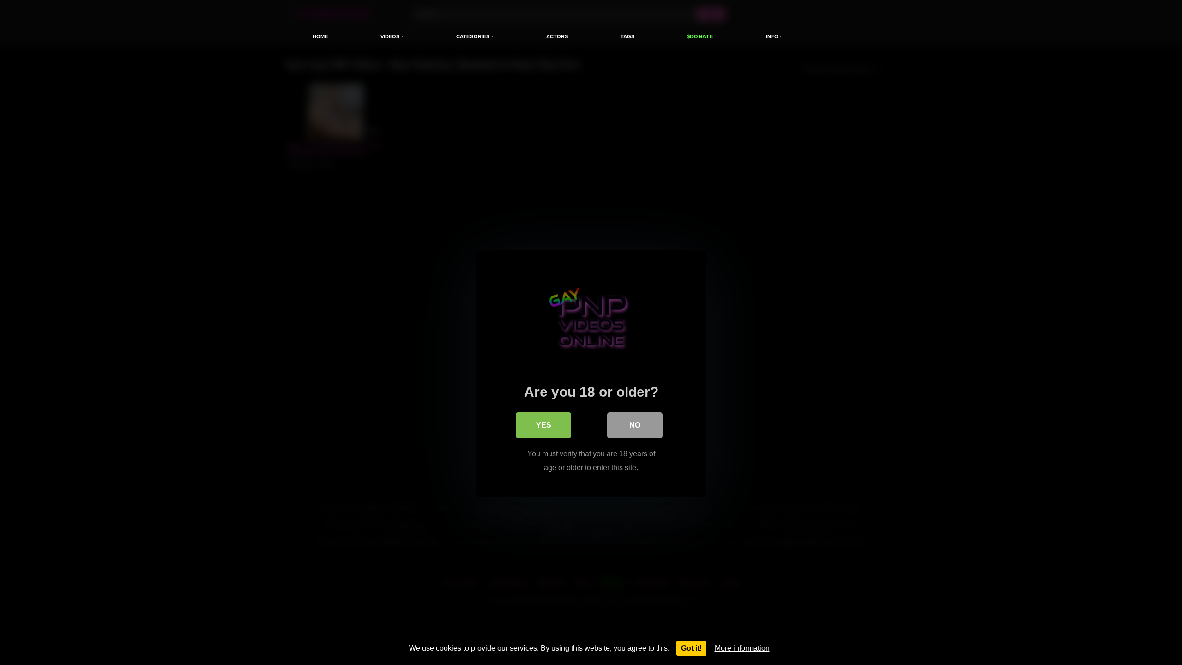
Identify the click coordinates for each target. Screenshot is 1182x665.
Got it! (691, 648)
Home (320, 36)
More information (742, 648)
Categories (472, 36)
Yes (543, 425)
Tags (627, 36)
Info (772, 36)
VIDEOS (389, 36)
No (634, 425)
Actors (557, 36)
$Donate (700, 36)
